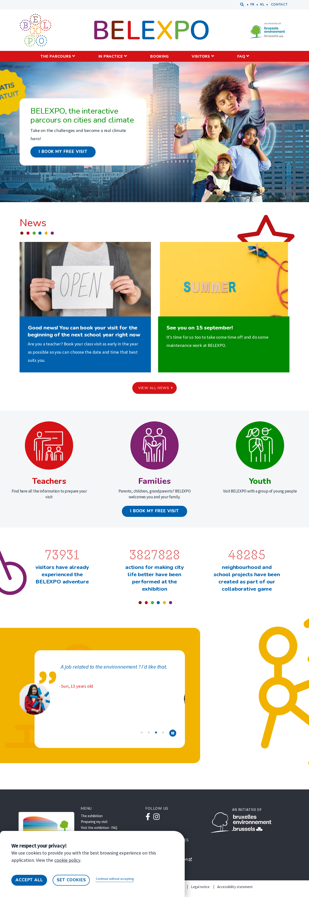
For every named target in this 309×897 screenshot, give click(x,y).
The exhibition (92, 816)
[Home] (35, 30)
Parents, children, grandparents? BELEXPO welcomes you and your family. (155, 494)
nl (262, 4)
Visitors (201, 56)
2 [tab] (148, 732)
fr (252, 4)
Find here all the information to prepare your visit (49, 494)
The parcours (56, 56)
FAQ (241, 56)
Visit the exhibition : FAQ (99, 827)
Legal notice (200, 886)
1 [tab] (141, 732)
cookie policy (67, 860)
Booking (159, 56)
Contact (279, 4)
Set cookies (71, 880)
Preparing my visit (94, 821)
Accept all (29, 880)
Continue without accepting (115, 879)
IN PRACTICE (110, 56)
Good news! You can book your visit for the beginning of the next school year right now (84, 331)
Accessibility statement (235, 886)
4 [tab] (163, 732)
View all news (153, 388)
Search (242, 4)
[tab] (173, 733)
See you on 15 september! (200, 327)
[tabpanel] (102, 695)
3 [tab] (156, 732)
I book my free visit (63, 151)
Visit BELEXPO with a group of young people (260, 491)
